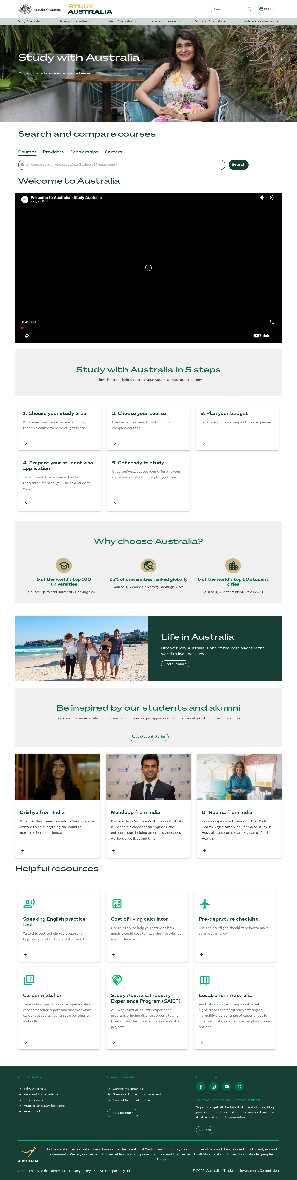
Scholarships (84, 152)
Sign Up (205, 1130)
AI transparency (113, 1171)
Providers (53, 152)
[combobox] (228, 9)
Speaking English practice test (137, 1094)
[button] (267, 9)
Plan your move (166, 21)
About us (25, 1171)
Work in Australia (211, 21)
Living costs (33, 1100)
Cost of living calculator (131, 1100)
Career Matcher (126, 1089)
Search (239, 165)
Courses (27, 152)
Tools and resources (260, 21)
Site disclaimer (49, 1171)
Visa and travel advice (41, 1094)
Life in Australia (122, 21)
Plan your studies (76, 21)
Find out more (175, 664)
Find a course (122, 1113)
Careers (113, 152)
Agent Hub (32, 1111)
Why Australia (31, 21)
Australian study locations (44, 1106)
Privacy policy (80, 1171)
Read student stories (148, 736)
